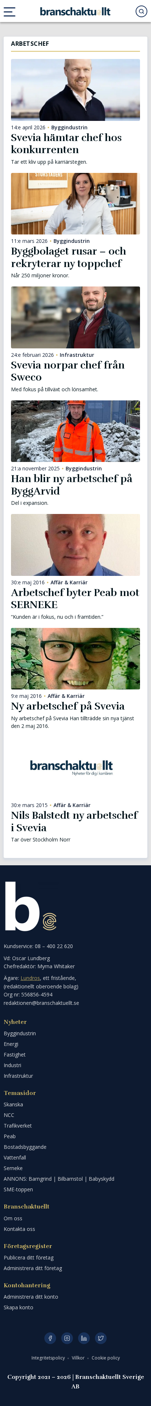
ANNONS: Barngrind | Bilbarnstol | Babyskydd (59, 1178)
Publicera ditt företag (29, 1257)
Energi (11, 1043)
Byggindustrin (69, 127)
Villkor (79, 1358)
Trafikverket (18, 1125)
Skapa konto (18, 1307)
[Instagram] (67, 1338)
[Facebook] (50, 1338)
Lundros (30, 977)
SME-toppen (18, 1189)
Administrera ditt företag (33, 1268)
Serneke (13, 1168)
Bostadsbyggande (25, 1146)
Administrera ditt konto (31, 1296)
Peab (10, 1136)
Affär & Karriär (69, 582)
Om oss (13, 1218)
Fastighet (15, 1054)
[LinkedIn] (84, 1338)
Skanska (13, 1104)
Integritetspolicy (49, 1358)
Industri (12, 1065)
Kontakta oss (19, 1228)
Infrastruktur (77, 355)
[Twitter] (101, 1338)
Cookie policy (106, 1358)
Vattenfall (15, 1157)
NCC (9, 1114)
